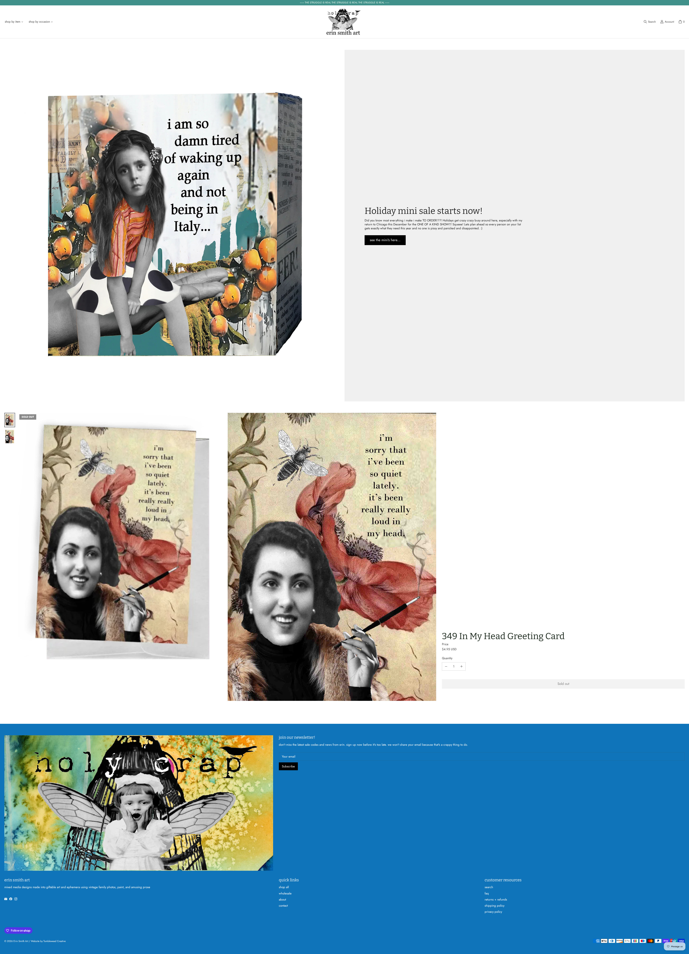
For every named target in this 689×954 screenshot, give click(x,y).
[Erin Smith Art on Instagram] (15, 898)
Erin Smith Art (20, 941)
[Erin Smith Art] (343, 22)
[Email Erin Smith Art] (5, 898)
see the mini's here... (385, 240)
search (489, 887)
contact (283, 905)
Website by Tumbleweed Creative (48, 941)
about (282, 899)
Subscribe (288, 766)
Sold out (563, 683)
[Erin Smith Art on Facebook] (10, 898)
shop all (284, 887)
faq (487, 893)
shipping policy (494, 905)
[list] (227, 557)
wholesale (285, 893)
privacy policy (493, 912)
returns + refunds (496, 899)
